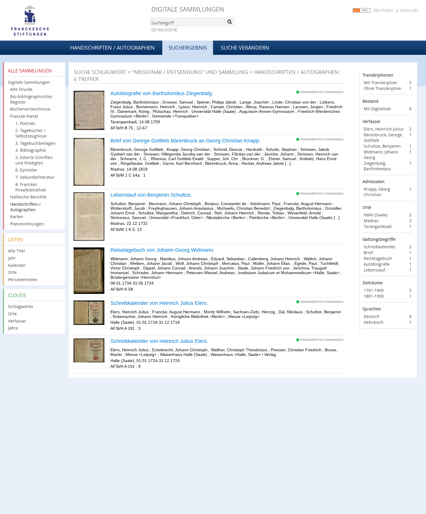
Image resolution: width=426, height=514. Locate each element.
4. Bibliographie (30, 150)
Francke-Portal (24, 116)
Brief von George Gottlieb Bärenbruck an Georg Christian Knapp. (185, 141)
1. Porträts (25, 123)
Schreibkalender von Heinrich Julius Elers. (159, 303)
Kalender (17, 265)
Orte (12, 272)
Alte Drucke (21, 89)
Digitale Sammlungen (187, 9)
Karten (16, 216)
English (409, 10)
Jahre (13, 328)
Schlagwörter (21, 306)
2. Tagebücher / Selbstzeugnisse (31, 133)
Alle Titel (16, 251)
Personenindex (22, 279)
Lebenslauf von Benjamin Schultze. (151, 195)
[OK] (229, 22)
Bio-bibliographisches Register (31, 99)
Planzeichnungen (27, 224)
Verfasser (17, 321)
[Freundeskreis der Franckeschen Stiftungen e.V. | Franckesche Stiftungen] (46, 21)
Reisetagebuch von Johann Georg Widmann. (162, 250)
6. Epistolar (26, 170)
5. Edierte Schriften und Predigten (34, 160)
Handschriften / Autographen (112, 47)
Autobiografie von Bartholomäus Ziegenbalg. (161, 93)
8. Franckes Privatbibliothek (30, 187)
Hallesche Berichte (28, 197)
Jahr (12, 258)
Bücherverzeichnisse (30, 109)
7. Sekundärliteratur (34, 177)
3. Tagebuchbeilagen (35, 143)
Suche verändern (245, 47)
